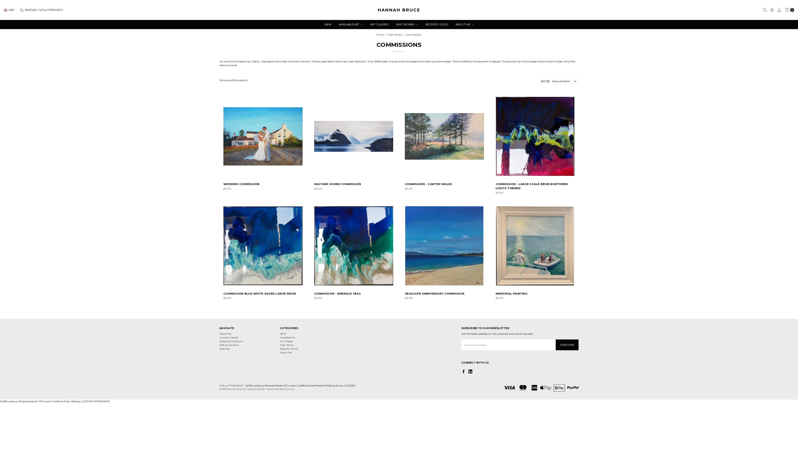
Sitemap (224, 348)
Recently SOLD (436, 24)
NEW (328, 24)
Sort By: (545, 81)
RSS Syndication (229, 345)
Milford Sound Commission (337, 184)
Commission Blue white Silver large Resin (259, 293)
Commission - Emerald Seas (337, 293)
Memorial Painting (511, 293)
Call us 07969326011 (231, 385)
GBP (11, 10)
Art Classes (379, 24)
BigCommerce (286, 389)
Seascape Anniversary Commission (434, 293)
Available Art (349, 24)
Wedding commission (241, 184)
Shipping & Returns (231, 341)
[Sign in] (779, 10)
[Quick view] (300, 100)
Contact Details (228, 337)
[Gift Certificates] (771, 10)
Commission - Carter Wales (428, 184)
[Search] (764, 10)
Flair (263, 389)
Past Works (405, 24)
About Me (463, 24)
